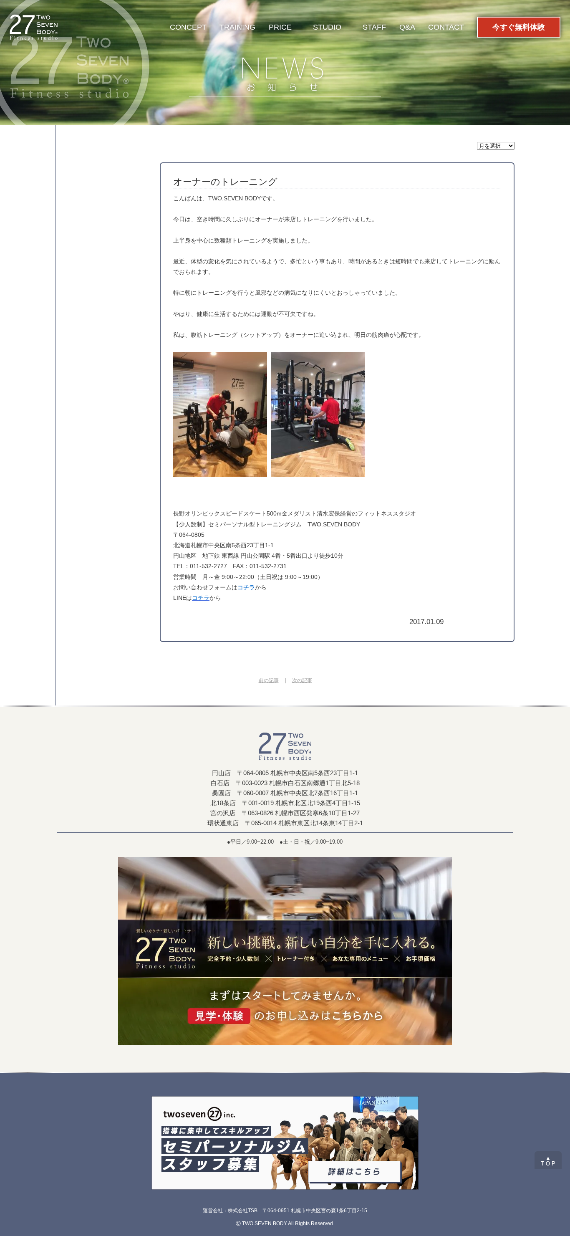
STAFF (374, 27)
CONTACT (446, 27)
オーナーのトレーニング (225, 182)
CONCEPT (188, 27)
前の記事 (269, 680)
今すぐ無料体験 (518, 27)
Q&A (407, 27)
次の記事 (302, 680)
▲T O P (548, 1161)
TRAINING (237, 27)
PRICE (280, 27)
